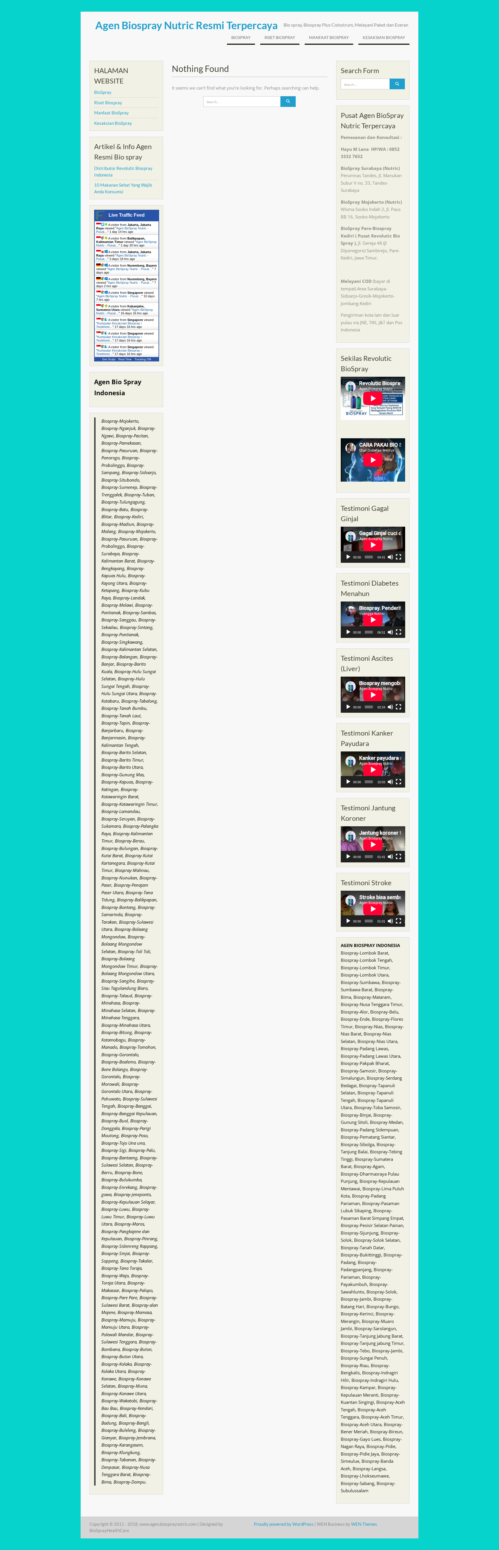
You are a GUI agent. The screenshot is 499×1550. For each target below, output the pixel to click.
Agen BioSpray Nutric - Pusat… (130, 269)
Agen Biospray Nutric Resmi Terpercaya (186, 25)
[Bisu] (390, 557)
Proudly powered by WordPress (284, 1524)
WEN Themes (364, 1524)
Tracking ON (143, 359)
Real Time (125, 359)
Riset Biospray (280, 37)
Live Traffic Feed (127, 215)
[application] (373, 545)
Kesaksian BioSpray (384, 37)
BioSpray (241, 37)
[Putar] (348, 557)
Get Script (109, 359)
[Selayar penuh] (398, 557)
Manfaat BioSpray (329, 37)
